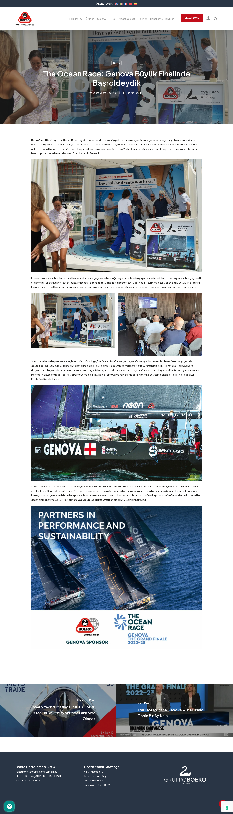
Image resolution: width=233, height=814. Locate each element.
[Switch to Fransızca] (125, 3)
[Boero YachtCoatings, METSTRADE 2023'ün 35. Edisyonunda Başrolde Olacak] (58, 711)
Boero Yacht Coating (104, 92)
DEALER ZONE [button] (192, 18)
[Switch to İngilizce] (115, 3)
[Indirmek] (208, 19)
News (116, 62)
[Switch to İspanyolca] (134, 3)
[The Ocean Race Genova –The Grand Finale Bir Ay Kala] (174, 711)
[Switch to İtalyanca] (120, 3)
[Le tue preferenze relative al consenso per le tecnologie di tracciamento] (227, 808)
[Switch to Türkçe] (129, 3)
